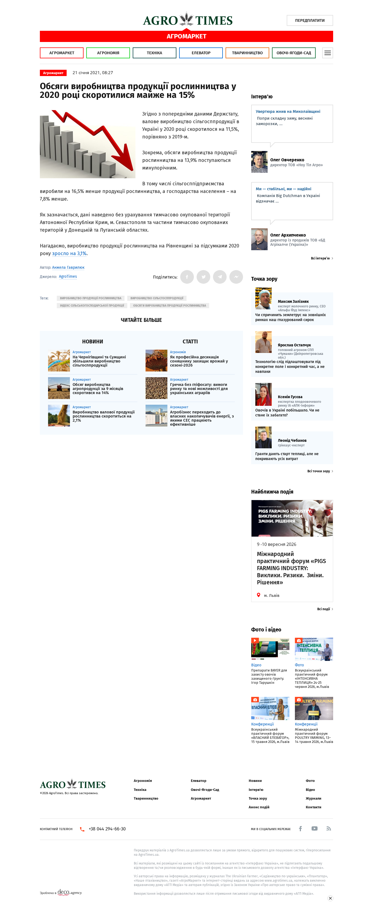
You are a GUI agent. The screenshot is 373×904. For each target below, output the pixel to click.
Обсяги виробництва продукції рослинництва (169, 305)
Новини (255, 781)
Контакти (313, 807)
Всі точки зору (318, 471)
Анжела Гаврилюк (68, 267)
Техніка (154, 52)
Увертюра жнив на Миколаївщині (288, 111)
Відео (310, 790)
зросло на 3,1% (69, 253)
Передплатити (310, 20)
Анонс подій (259, 807)
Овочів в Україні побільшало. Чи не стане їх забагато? (287, 413)
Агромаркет (61, 52)
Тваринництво (247, 52)
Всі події (323, 609)
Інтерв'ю (256, 790)
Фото (310, 781)
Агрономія (108, 52)
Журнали (313, 798)
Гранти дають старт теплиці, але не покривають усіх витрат (287, 456)
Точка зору (258, 798)
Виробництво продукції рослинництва (90, 298)
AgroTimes (68, 276)
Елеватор (201, 52)
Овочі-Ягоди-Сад (294, 52)
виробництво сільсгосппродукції (157, 298)
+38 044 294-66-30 (107, 829)
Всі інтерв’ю (320, 258)
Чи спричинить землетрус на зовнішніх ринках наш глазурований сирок (290, 317)
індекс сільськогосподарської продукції (92, 305)
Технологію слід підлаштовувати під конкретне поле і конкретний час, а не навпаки (290, 366)
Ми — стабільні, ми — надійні (283, 188)
